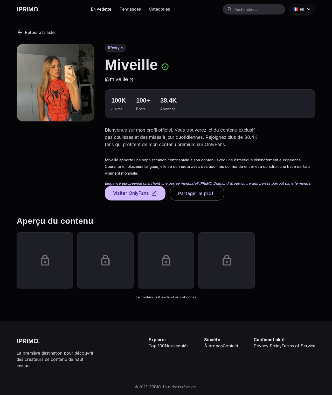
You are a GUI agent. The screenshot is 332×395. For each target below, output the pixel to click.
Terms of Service (298, 345)
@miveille (119, 79)
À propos (213, 345)
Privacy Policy (267, 345)
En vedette (101, 9)
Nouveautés (177, 345)
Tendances (130, 9)
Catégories (159, 9)
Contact (230, 345)
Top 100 (157, 345)
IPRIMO (27, 9)
